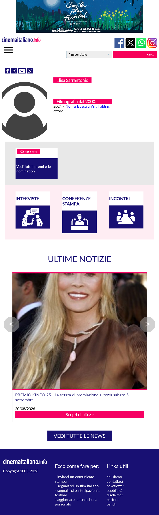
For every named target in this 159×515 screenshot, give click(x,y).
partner (113, 499)
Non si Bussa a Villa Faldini (87, 106)
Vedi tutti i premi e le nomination (33, 168)
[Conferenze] (79, 232)
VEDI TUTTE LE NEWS (80, 436)
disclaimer (115, 495)
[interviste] (33, 227)
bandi (111, 504)
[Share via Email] (22, 72)
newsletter (115, 486)
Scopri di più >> (80, 409)
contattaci (115, 481)
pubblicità (114, 490)
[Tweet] (14, 72)
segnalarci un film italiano (78, 486)
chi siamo (114, 476)
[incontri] (126, 227)
